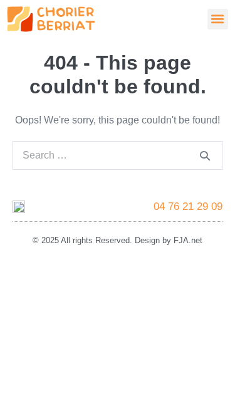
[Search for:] (117, 155)
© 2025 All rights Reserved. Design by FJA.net (117, 240)
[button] (217, 19)
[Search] (205, 155)
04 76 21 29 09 (188, 206)
